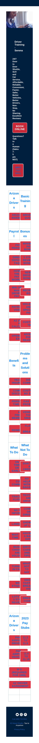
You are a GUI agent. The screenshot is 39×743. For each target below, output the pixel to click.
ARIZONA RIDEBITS (18, 216)
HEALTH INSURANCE (19, 381)
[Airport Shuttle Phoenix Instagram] (21, 715)
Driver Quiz (28, 216)
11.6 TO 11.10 (26, 656)
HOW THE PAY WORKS (17, 275)
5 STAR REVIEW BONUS (28, 260)
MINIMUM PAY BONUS (29, 246)
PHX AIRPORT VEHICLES (18, 654)
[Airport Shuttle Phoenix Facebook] (13, 715)
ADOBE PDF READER (28, 337)
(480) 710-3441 (18, 170)
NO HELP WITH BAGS (26, 483)
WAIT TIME (15, 536)
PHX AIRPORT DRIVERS (18, 640)
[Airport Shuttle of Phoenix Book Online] (19, 27)
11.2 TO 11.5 (25, 640)
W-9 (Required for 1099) (19, 672)
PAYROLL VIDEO (18, 308)
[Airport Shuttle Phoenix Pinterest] (25, 715)
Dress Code (27, 599)
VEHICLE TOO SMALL (28, 415)
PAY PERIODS (18, 246)
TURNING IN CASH (18, 568)
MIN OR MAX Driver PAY (17, 292)
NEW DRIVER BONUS (28, 275)
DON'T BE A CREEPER (29, 466)
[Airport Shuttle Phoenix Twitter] (17, 715)
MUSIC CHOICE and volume (17, 551)
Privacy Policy (19, 729)
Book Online (20, 128)
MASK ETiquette (19, 584)
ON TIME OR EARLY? (17, 466)
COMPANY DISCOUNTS (19, 392)
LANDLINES (19, 524)
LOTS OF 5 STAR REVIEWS (18, 599)
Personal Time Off (19, 403)
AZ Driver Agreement (20, 684)
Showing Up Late (29, 524)
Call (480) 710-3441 (19, 719)
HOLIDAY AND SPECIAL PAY (29, 308)
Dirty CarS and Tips (27, 551)
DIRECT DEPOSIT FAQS (18, 260)
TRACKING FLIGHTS (19, 498)
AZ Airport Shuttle (16, 723)
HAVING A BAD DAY (28, 536)
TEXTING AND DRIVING (29, 498)
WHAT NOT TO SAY (27, 568)
